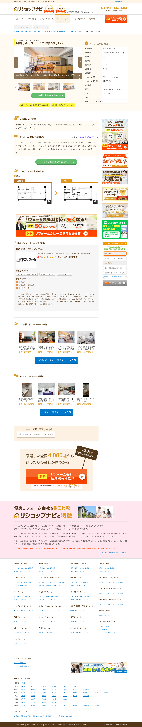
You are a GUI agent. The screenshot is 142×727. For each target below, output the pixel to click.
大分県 (65, 705)
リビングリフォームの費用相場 (48, 596)
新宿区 (55, 31)
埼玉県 (54, 689)
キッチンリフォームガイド (22, 571)
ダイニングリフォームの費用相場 (80, 596)
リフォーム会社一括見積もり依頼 (114, 19)
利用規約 (106, 276)
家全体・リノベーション (41, 27)
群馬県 (44, 689)
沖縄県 (97, 705)
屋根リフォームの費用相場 (107, 568)
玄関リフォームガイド (21, 644)
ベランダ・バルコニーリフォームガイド (111, 593)
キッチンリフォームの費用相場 (23, 568)
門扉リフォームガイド (45, 633)
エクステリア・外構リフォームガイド (50, 585)
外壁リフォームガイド (45, 571)
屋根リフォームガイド (106, 571)
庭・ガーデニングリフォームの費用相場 (111, 582)
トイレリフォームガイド (21, 585)
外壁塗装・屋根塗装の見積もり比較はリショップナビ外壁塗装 (32, 716)
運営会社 (39, 724)
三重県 (23, 696)
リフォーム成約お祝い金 (21, 666)
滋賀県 (33, 696)
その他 (72, 105)
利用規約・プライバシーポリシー (55, 724)
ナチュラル (106, 93)
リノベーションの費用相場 (22, 596)
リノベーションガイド (21, 600)
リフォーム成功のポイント (107, 633)
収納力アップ (63, 105)
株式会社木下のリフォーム (23, 27)
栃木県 (33, 689)
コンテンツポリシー (73, 724)
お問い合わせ (20, 724)
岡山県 (44, 699)
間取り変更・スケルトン (41, 105)
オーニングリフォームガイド (79, 633)
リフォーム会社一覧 (47, 19)
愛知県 (106, 692)
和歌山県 (86, 696)
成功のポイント (94, 19)
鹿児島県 (86, 705)
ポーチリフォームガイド (21, 633)
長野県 (75, 692)
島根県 (33, 699)
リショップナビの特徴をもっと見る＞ (114, 553)
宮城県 (44, 686)
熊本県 (54, 705)
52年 (104, 57)
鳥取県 (23, 699)
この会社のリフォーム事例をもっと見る (55, 360)
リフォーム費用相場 (79, 19)
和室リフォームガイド (21, 622)
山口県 (65, 699)
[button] (80, 62)
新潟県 (23, 692)
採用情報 (84, 724)
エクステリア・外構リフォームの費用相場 (51, 582)
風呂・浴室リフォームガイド (79, 571)
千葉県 (65, 689)
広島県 (54, 699)
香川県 (33, 702)
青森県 (23, 686)
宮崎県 (75, 705)
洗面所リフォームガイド (77, 585)
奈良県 (75, 696)
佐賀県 (33, 705)
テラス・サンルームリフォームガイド (50, 611)
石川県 (44, 692)
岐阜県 (85, 692)
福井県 (54, 692)
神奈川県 (86, 689)
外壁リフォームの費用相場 (47, 568)
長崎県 (44, 705)
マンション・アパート (110, 48)
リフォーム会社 (104, 629)
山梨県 (65, 692)
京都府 (44, 696)
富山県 (33, 692)
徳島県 (23, 702)
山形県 (65, 686)
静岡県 (96, 692)
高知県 (54, 702)
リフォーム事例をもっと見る (55, 412)
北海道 (23, 683)
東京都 (48, 31)
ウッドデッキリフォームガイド (23, 611)
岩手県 (33, 686)
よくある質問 (31, 724)
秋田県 (54, 686)
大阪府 (54, 696)
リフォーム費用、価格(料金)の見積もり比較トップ (29, 31)
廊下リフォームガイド (77, 622)
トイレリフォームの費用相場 (23, 582)
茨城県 (23, 689)
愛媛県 (44, 702)
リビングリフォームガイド (47, 600)
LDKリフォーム (26, 105)
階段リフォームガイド (106, 615)
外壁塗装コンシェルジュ (65, 716)
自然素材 (54, 105)
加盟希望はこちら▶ (121, 1)
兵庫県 (65, 696)
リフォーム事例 (62, 19)
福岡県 (23, 705)
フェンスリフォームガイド (47, 622)
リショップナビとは (29, 19)
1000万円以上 (107, 81)
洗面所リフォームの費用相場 (79, 582)
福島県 (75, 686)
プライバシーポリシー (117, 276)
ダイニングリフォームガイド (79, 600)
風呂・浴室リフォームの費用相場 (80, 568)
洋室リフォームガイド (77, 611)
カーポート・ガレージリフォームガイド (111, 604)
